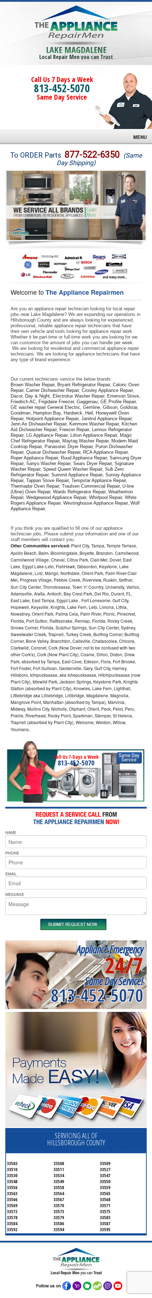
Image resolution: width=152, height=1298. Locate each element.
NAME (10, 832)
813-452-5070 (62, 88)
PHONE (12, 853)
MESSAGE (14, 894)
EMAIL (11, 873)
